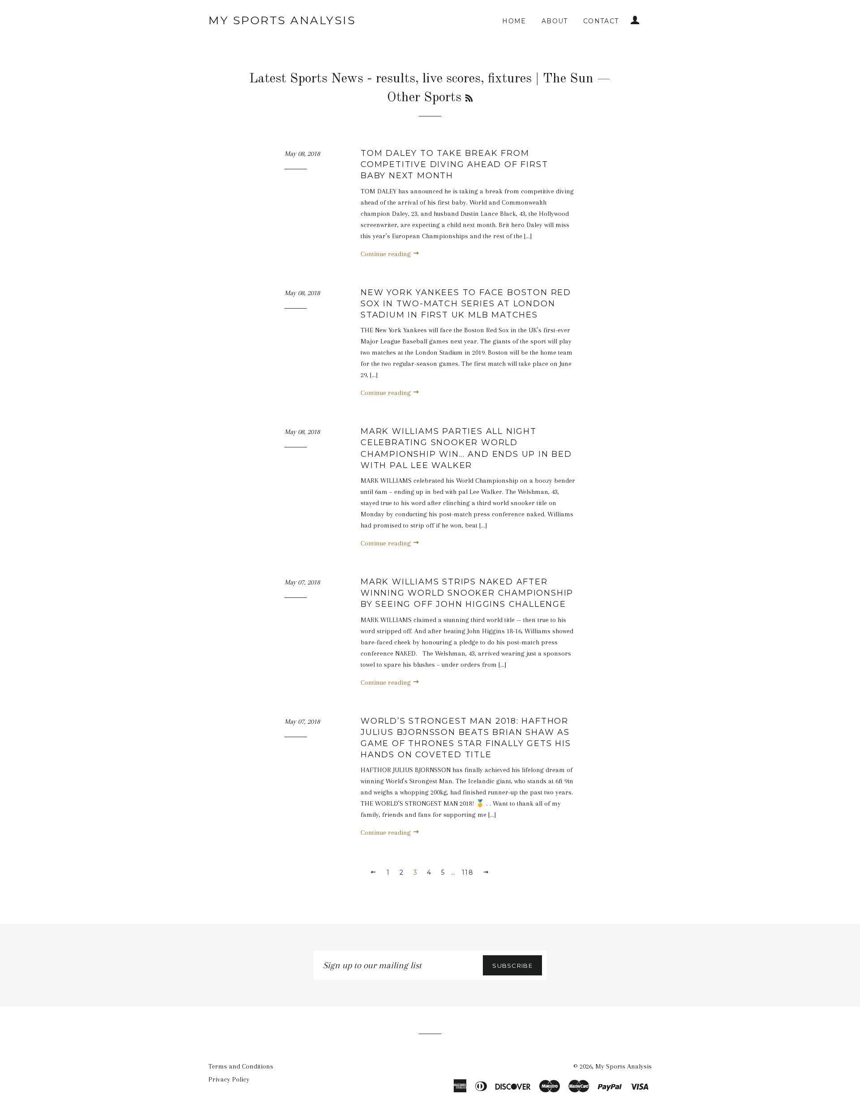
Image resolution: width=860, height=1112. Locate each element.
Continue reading (387, 254)
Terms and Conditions (240, 1066)
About (555, 21)
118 (467, 872)
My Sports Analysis (282, 20)
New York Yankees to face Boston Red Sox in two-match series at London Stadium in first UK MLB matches (466, 304)
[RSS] (469, 99)
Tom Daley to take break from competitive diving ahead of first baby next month (454, 164)
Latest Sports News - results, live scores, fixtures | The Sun (421, 79)
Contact (601, 21)
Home (514, 21)
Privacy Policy (228, 1079)
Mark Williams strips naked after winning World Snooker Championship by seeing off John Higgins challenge (467, 593)
